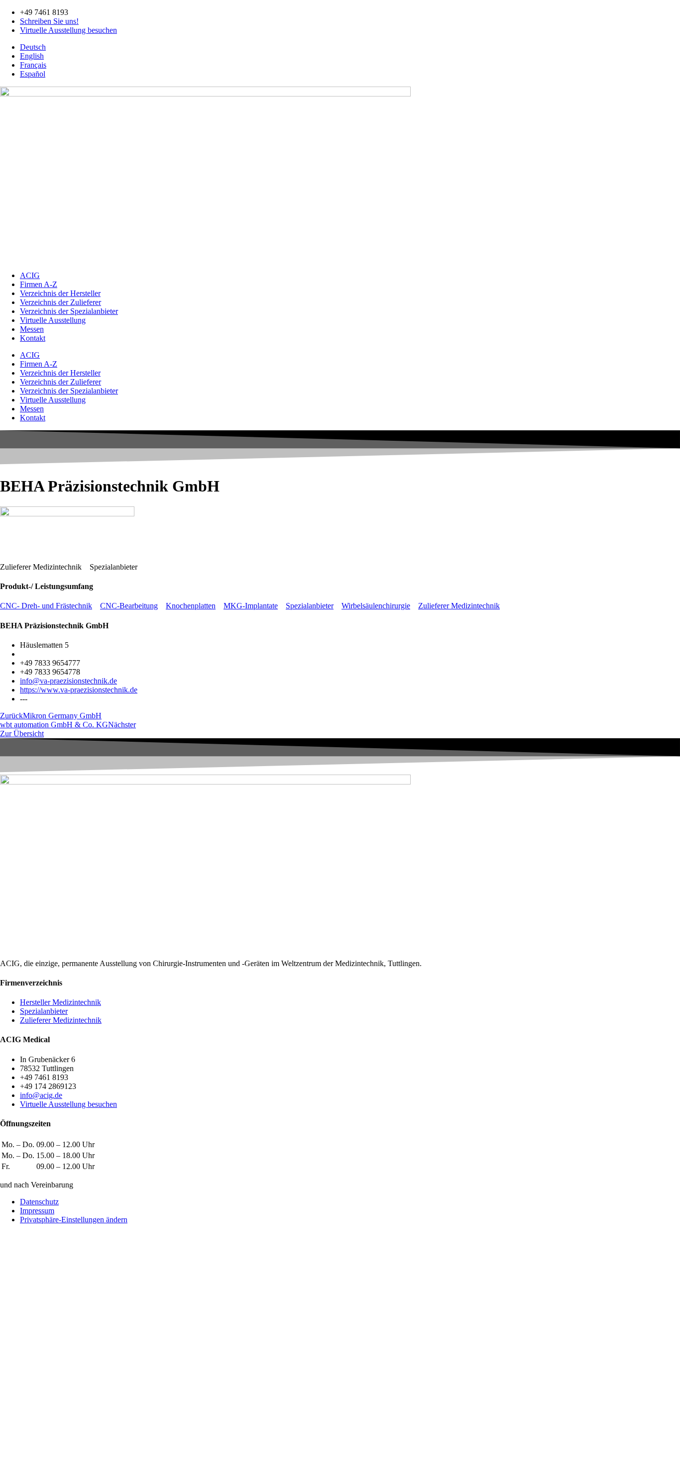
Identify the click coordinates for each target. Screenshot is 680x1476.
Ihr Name (16, 1341)
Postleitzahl (19, 1412)
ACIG (30, 275)
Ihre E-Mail (19, 1370)
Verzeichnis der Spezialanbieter (69, 311)
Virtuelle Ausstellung (53, 320)
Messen (32, 329)
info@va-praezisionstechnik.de (68, 681)
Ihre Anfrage (21, 1451)
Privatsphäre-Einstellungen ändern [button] (73, 1219)
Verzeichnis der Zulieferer (60, 302)
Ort (6, 1422)
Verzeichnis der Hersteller (60, 293)
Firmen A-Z (38, 284)
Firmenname (20, 1391)
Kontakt (32, 338)
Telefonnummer (26, 1381)
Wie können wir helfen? (37, 1351)
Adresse (13, 1401)
